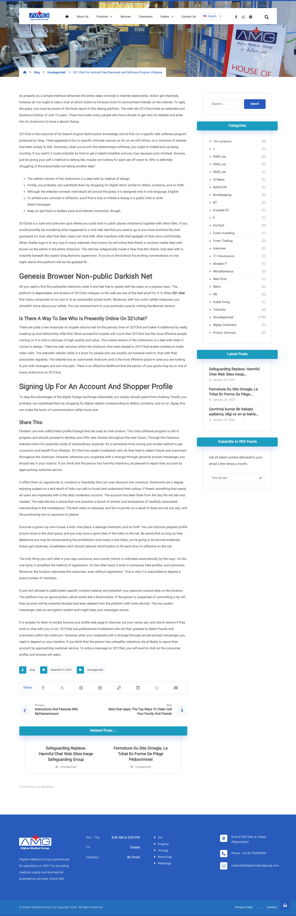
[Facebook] (236, 17)
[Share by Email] (175, 688)
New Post (220, 279)
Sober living (221, 302)
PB (215, 294)
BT (215, 202)
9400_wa (219, 156)
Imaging (163, 844)
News (217, 286)
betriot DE (220, 187)
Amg (32, 670)
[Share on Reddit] (99, 688)
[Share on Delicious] (119, 688)
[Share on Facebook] (43, 688)
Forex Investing (224, 233)
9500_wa (219, 164)
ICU (160, 837)
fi (214, 218)
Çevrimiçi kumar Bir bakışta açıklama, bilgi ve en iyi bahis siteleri (232, 414)
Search (254, 104)
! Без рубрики (222, 141)
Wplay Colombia (224, 325)
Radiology (164, 863)
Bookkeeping (222, 195)
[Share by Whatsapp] (156, 688)
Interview (219, 248)
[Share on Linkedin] (137, 688)
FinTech (218, 225)
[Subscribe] (260, 478)
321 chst (178, 293)
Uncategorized (95, 670)
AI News (219, 179)
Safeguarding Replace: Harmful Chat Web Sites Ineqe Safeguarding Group (234, 374)
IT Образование (224, 256)
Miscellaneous (223, 271)
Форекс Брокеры (224, 332)
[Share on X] (62, 688)
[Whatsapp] (243, 17)
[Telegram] (250, 17)
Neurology (165, 857)
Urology (163, 850)
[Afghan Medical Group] (39, 16)
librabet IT (220, 264)
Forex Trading (223, 241)
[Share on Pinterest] (80, 688)
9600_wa (219, 172)
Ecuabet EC (221, 210)
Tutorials (219, 309)
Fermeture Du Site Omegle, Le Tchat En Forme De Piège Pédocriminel (233, 394)
